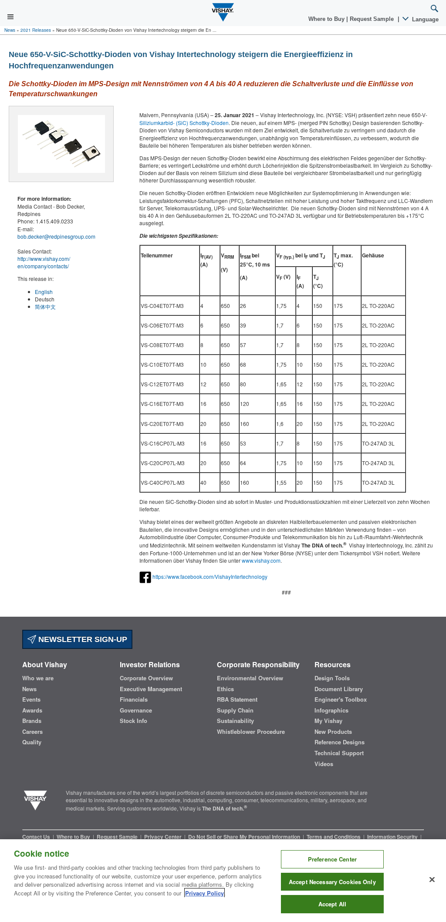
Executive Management (151, 689)
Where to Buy (327, 19)
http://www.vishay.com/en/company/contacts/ (43, 262)
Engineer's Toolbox (340, 699)
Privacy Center (163, 837)
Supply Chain (235, 710)
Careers (32, 732)
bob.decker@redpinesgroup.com (56, 236)
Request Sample (118, 837)
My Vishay (328, 721)
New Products (333, 732)
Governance (136, 710)
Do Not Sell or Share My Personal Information (244, 837)
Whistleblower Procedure (251, 732)
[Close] (432, 879)
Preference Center (332, 859)
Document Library (338, 689)
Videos (323, 764)
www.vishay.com (261, 560)
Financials (134, 699)
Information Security (393, 837)
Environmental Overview (250, 678)
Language (424, 19)
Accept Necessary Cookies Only (332, 882)
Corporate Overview (146, 678)
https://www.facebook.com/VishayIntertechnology (209, 576)
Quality (31, 742)
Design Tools (332, 678)
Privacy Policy (204, 893)
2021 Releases (35, 30)
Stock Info (133, 721)
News (9, 30)
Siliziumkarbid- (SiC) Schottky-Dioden (184, 122)
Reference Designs (339, 742)
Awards (32, 710)
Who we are (38, 678)
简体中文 (45, 306)
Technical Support (339, 753)
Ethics (225, 689)
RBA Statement (237, 699)
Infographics (331, 710)
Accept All (332, 904)
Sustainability (235, 721)
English (44, 291)
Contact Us (36, 837)
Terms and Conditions (334, 837)
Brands (31, 721)
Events (31, 699)
